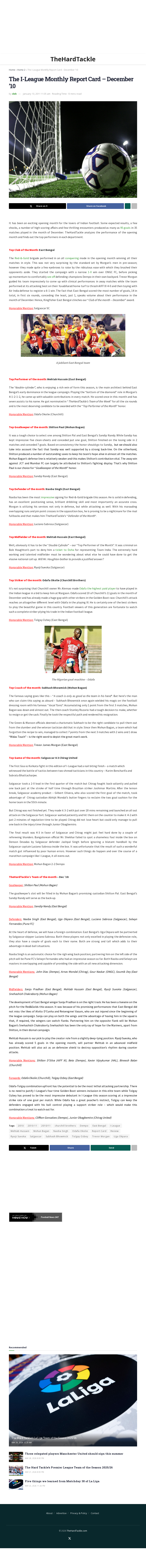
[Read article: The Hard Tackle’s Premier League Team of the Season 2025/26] (16, 1471)
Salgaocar (36, 1136)
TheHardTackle (72, 59)
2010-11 (32, 1125)
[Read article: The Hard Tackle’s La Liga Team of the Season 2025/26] (73, 1400)
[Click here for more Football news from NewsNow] (23, 1217)
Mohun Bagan (41, 1131)
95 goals (125, 227)
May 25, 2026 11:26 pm (35, 1486)
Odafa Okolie (80, 1131)
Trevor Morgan (101, 1136)
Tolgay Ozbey (80, 1136)
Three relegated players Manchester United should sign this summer (74, 1453)
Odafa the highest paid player (97, 588)
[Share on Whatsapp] (128, 206)
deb (14, 93)
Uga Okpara (121, 1136)
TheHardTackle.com (77, 1530)
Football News (47, 1217)
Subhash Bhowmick (57, 1136)
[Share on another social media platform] (134, 206)
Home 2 (21, 69)
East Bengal (99, 1125)
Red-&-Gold (22, 258)
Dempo (84, 1125)
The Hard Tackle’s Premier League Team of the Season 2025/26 (69, 1467)
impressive (47, 497)
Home (12, 69)
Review (115, 1131)
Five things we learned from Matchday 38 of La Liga (62, 1481)
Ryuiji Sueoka (18, 1136)
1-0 (90, 272)
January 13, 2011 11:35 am (36, 93)
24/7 (56, 1217)
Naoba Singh (60, 1131)
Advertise (61, 1513)
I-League (115, 1125)
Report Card (99, 1131)
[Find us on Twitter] (69, 1538)
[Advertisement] (73, 27)
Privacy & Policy (78, 1513)
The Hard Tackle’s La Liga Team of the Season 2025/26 (44, 1438)
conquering (72, 258)
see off (51, 276)
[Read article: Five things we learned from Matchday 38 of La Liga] (16, 1484)
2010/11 (46, 1125)
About (49, 1513)
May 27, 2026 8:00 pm (34, 1472)
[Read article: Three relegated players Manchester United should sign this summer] (16, 1457)
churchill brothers (65, 1125)
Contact (95, 1513)
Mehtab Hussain (20, 1131)
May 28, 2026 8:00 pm (34, 1458)
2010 (21, 1125)
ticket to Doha (65, 550)
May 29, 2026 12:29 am (22, 1442)
